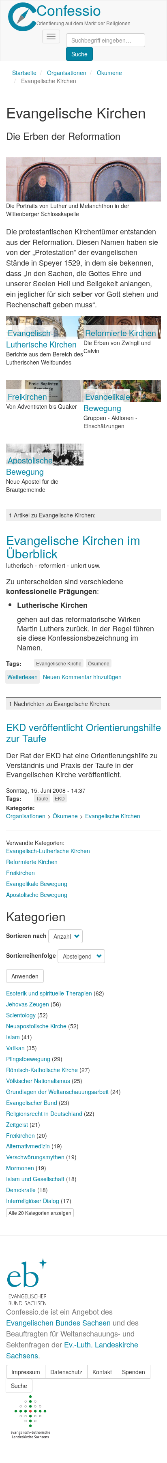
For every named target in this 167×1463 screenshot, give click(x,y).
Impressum (25, 1372)
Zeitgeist (17, 1124)
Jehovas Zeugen (27, 1004)
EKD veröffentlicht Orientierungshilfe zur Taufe (83, 732)
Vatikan (15, 1048)
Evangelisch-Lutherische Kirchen (41, 338)
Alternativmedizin (28, 1146)
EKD (60, 798)
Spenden (133, 1372)
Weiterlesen (22, 677)
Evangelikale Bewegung (107, 402)
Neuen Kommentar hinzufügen (82, 677)
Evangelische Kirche (58, 663)
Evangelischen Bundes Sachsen (58, 1322)
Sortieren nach (26, 935)
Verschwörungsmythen (35, 1157)
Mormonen (20, 1168)
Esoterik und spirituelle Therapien (49, 993)
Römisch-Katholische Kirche (42, 1070)
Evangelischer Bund (31, 1102)
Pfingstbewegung (28, 1059)
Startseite (24, 73)
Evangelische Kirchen (112, 816)
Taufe (42, 798)
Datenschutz (66, 1372)
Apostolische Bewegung (29, 465)
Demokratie (21, 1190)
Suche (19, 1385)
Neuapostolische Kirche (36, 1026)
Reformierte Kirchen (120, 333)
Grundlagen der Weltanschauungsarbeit (57, 1092)
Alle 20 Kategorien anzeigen (40, 1212)
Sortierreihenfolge (31, 955)
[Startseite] (22, 16)
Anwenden (25, 976)
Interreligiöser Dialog (32, 1201)
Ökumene (109, 73)
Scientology (21, 1015)
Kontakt (102, 1372)
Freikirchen (27, 396)
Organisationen (66, 73)
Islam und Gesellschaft (35, 1179)
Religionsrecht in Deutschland (44, 1113)
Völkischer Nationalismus (38, 1081)
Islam (13, 1037)
